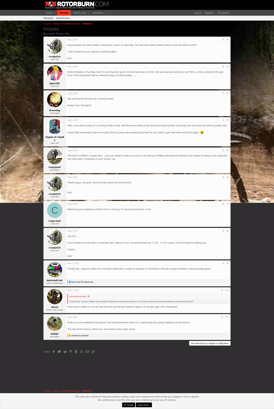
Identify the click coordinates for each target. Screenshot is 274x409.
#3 (227, 93)
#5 (227, 150)
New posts (48, 18)
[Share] (223, 40)
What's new (79, 12)
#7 (227, 204)
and (82, 282)
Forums (64, 12)
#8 (227, 230)
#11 (227, 317)
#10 (227, 290)
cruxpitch (50, 33)
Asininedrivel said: (77, 296)
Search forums (63, 18)
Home (49, 12)
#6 (227, 177)
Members (98, 12)
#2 (227, 66)
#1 (227, 39)
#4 (227, 120)
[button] (55, 13)
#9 (227, 263)
